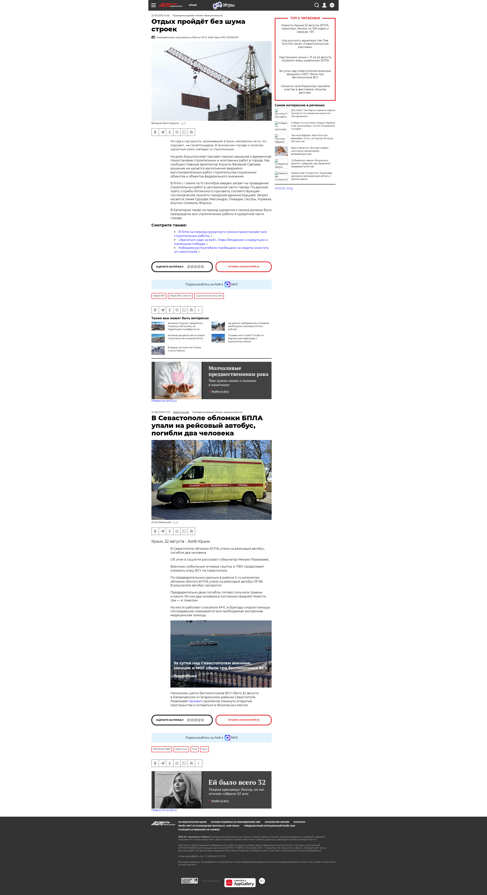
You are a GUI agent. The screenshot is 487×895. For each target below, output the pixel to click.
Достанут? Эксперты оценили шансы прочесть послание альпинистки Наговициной (313, 113)
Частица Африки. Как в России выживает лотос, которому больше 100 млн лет (312, 138)
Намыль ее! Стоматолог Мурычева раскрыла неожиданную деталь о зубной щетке (311, 176)
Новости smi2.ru (164, 401)
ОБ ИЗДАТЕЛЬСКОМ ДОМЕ (192, 822)
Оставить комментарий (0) (243, 266)
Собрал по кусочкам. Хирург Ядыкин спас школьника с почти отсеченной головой (313, 125)
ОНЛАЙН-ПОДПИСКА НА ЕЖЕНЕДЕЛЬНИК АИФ (235, 822)
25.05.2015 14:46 (160, 15)
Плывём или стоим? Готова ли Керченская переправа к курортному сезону (246, 338)
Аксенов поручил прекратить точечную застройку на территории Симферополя (185, 326)
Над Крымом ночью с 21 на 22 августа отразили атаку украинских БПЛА (305, 59)
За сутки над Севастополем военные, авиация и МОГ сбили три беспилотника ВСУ (305, 74)
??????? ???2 (284, 189)
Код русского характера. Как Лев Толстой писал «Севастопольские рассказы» (305, 44)
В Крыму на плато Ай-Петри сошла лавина (184, 349)
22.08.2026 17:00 (160, 412)
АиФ (183, 123)
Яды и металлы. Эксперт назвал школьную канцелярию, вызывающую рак (310, 150)
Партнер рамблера (211, 881)
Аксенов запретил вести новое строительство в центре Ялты (186, 337)
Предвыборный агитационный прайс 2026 (269, 826)
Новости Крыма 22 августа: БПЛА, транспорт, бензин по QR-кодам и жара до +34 (305, 28)
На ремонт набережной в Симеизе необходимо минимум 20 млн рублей (248, 326)
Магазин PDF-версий (277, 822)
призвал (196, 701)
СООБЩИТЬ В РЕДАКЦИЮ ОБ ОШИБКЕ (199, 829)
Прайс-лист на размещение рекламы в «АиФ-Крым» (209, 826)
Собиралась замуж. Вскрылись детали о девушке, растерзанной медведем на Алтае (310, 163)
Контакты (299, 822)
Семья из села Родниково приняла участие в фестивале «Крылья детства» (305, 89)
